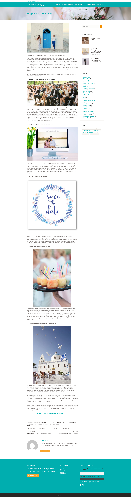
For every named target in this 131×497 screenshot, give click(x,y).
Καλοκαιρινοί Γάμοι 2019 (88, 99)
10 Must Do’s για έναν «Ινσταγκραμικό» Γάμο (39, 433)
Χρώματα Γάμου (86, 117)
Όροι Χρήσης (63, 473)
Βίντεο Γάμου (86, 86)
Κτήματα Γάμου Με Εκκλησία (89, 100)
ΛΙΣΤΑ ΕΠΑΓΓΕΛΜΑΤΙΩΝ (67, 4)
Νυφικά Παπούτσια (87, 103)
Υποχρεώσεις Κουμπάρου (88, 116)
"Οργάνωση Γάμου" (41, 428)
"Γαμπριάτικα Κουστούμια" (60, 426)
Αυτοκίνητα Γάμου (87, 81)
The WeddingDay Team (41, 55)
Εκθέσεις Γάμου (86, 95)
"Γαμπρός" (70, 426)
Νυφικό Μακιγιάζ (86, 105)
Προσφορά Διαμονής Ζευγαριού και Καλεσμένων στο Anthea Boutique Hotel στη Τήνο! (39, 424)
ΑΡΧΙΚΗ (58, 4)
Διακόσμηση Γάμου (87, 92)
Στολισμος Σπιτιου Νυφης (88, 111)
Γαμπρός (85, 89)
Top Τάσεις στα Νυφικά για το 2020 (68, 433)
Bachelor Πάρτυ (86, 77)
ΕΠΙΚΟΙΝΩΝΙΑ (100, 4)
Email (81, 470)
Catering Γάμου (86, 78)
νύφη (84, 132)
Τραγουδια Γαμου (87, 114)
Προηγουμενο (31, 431)
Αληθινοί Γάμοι (91, 4)
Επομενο (74, 431)
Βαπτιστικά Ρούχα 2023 (88, 83)
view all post (44, 450)
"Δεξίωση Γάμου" (31, 428)
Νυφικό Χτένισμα (86, 106)
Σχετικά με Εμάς (63, 468)
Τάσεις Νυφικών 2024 (87, 113)
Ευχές (84, 97)
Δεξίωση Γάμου (53, 55)
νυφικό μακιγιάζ (97, 130)
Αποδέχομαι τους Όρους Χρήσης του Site (91, 476)
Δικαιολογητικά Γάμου (87, 94)
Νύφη (84, 102)
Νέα (61, 469)
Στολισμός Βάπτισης (87, 110)
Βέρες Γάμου (86, 85)
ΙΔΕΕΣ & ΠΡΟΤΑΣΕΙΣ (79, 4)
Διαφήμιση (62, 472)
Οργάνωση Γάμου (62, 55)
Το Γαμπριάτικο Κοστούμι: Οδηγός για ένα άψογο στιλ (96, 60)
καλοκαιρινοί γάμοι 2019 (87, 130)
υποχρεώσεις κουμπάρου (92, 132)
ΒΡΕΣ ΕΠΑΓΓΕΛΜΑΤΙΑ (33, 475)
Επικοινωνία (62, 470)
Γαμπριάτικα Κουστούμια (88, 88)
